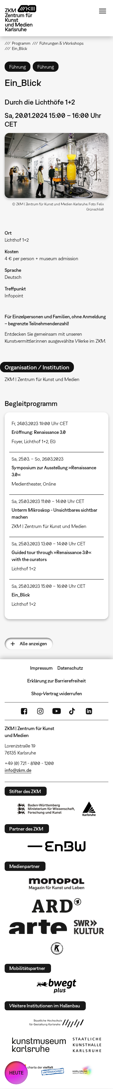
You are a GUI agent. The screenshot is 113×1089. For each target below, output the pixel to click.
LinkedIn (89, 711)
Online (49, 483)
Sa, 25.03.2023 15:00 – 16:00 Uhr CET (48, 586)
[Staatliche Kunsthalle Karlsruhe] (87, 1045)
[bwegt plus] (56, 986)
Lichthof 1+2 (17, 239)
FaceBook (24, 711)
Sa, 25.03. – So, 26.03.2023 (37, 458)
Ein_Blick (21, 594)
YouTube (56, 711)
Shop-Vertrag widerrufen (56, 693)
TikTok (73, 711)
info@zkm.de (18, 770)
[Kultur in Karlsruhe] (56, 948)
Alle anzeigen (33, 643)
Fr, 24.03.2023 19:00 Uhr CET (40, 423)
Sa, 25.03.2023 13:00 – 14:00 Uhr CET (48, 543)
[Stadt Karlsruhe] (89, 809)
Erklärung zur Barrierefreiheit (56, 680)
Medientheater (26, 483)
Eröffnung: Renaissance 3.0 (39, 432)
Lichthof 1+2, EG (40, 441)
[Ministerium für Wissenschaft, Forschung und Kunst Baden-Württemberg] (46, 809)
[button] (57, 165)
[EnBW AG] (56, 846)
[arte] (38, 927)
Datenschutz (70, 668)
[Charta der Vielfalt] (41, 1071)
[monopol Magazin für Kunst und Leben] (56, 883)
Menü (102, 11)
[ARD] (56, 905)
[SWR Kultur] (89, 927)
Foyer (17, 441)
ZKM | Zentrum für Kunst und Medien (49, 526)
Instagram (40, 711)
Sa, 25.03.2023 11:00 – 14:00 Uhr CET (48, 501)
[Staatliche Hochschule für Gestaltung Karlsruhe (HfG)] (56, 1023)
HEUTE (16, 1072)
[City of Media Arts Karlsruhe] (82, 1071)
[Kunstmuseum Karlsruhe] (39, 1045)
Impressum (41, 668)
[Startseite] (25, 18)
